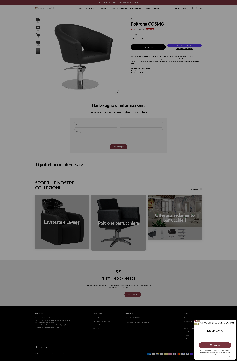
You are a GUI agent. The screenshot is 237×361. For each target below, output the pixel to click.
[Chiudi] (232, 323)
